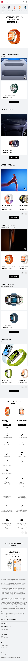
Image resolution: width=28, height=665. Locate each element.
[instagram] (7, 637)
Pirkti (19, 22)
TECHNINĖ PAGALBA (6, 626)
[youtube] (4, 637)
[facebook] (2, 637)
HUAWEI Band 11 (22, 380)
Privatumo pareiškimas (5, 650)
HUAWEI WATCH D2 (7, 325)
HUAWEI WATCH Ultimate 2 (9, 95)
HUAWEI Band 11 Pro (7, 380)
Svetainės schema (4, 645)
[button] (23, 2)
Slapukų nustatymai (4, 654)
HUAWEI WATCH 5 (7, 150)
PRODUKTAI (4, 623)
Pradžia (3, 619)
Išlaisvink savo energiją (14, 19)
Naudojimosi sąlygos (4, 647)
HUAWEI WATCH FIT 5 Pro (14, 17)
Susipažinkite (11, 22)
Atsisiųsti (17, 556)
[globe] (1, 642)
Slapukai (2, 652)
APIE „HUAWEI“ (4, 630)
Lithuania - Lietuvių (5, 643)
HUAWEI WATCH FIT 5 (21, 420)
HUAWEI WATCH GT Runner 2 (7, 206)
